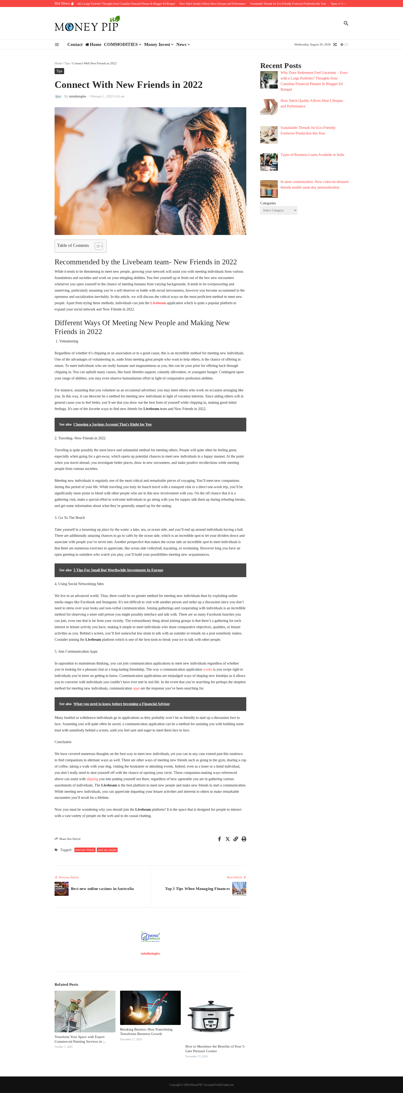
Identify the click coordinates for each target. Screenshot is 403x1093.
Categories (268, 203)
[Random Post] (335, 44)
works (207, 669)
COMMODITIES (121, 44)
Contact (75, 44)
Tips (67, 63)
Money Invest (157, 44)
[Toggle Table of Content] (96, 246)
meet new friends (85, 850)
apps (136, 688)
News (181, 44)
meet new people (107, 850)
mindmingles (77, 96)
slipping (92, 779)
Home (58, 63)
